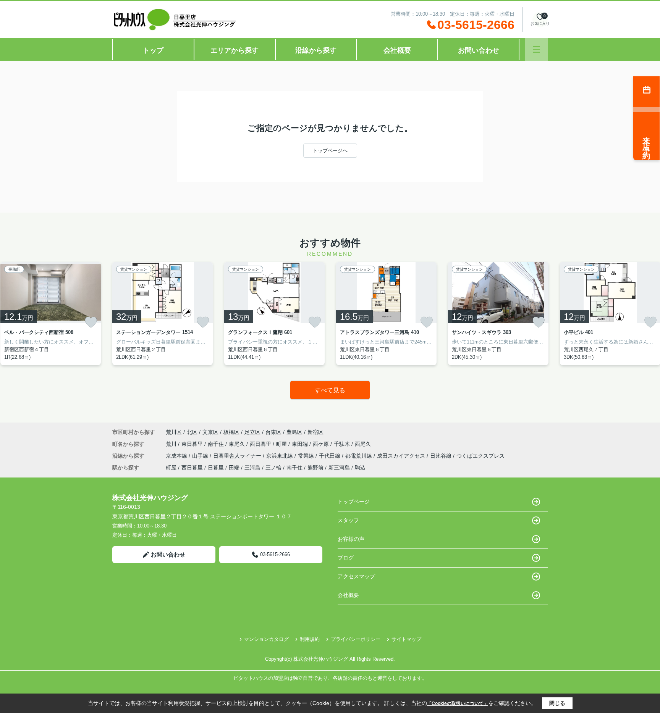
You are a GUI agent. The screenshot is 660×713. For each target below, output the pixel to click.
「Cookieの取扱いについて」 (457, 703)
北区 (192, 432)
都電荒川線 (359, 456)
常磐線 (306, 456)
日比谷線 (441, 456)
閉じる (557, 703)
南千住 (216, 444)
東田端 (300, 444)
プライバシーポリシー (355, 639)
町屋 (282, 444)
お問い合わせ (478, 50)
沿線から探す (315, 50)
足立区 (252, 432)
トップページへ (330, 150)
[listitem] (162, 313)
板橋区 (231, 432)
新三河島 (339, 468)
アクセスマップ (356, 576)
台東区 (273, 432)
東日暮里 (192, 444)
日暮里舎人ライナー (238, 456)
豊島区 (294, 432)
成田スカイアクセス (402, 456)
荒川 (172, 444)
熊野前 (315, 468)
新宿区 (315, 432)
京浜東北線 (280, 456)
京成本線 (177, 456)
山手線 (201, 456)
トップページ (354, 501)
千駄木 (342, 444)
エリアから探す (234, 50)
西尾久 (363, 444)
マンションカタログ (266, 639)
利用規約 (310, 639)
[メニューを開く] (536, 49)
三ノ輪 (273, 468)
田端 (234, 468)
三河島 (252, 468)
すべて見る (330, 390)
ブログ (346, 558)
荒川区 (174, 432)
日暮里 (216, 468)
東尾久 (237, 444)
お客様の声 (351, 539)
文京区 (210, 432)
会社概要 (397, 50)
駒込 (360, 468)
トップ (153, 50)
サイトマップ (406, 639)
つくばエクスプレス (480, 456)
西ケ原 (321, 444)
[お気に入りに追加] (91, 322)
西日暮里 (261, 444)
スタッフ (348, 520)
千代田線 (330, 456)
